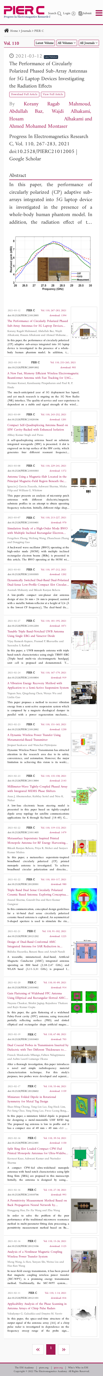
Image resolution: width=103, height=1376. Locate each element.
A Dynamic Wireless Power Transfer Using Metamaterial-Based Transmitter (33, 737)
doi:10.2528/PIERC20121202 (23, 936)
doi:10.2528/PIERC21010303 (23, 471)
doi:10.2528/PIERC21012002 (23, 729)
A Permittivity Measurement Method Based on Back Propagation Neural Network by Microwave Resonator (37, 1203)
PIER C (39, 31)
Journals (26, 31)
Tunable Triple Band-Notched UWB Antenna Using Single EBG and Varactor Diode (35, 634)
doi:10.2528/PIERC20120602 (23, 1091)
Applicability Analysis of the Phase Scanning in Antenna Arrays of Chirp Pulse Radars (37, 1306)
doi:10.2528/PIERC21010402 (23, 987)
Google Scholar (25, 159)
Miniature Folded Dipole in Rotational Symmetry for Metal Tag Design (31, 1099)
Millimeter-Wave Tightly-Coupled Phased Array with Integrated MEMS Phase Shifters (37, 789)
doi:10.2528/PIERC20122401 (23, 1143)
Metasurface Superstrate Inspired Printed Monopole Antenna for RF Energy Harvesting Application (36, 840)
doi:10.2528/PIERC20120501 (23, 884)
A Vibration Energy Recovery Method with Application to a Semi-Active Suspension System (38, 685)
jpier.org (58, 1368)
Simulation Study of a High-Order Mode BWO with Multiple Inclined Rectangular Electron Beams (37, 530)
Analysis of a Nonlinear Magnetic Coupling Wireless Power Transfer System (34, 1254)
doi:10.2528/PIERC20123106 (23, 1246)
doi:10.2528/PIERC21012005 (41, 151)
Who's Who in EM (78, 1368)
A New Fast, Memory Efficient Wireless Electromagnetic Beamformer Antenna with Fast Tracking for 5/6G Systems (43, 375)
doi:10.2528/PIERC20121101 (23, 1298)
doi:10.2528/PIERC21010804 (23, 678)
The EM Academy (24, 1368)
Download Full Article (24, 94)
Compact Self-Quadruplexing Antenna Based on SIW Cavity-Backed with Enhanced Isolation (37, 427)
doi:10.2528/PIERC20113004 (23, 781)
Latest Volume (45, 43)
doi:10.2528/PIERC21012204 (23, 626)
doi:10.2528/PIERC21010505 (23, 574)
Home (14, 31)
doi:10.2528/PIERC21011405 (23, 832)
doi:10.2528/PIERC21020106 (23, 419)
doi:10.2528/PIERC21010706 (23, 1195)
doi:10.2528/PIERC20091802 (23, 367)
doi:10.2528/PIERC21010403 (23, 1039)
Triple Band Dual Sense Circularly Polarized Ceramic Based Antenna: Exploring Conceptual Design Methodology (37, 892)
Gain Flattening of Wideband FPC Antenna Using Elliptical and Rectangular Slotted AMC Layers (36, 995)
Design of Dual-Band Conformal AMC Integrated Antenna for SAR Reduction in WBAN (33, 944)
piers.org (44, 1368)
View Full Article (53, 94)
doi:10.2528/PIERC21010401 (23, 522)
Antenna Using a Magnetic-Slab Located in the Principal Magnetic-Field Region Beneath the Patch (37, 479)
